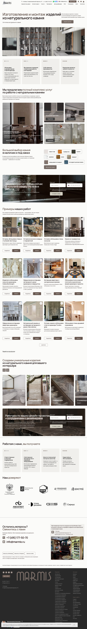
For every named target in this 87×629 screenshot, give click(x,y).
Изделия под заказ (25, 4)
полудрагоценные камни (76, 162)
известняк (52, 151)
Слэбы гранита (76, 591)
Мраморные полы (59, 619)
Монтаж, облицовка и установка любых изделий (54, 136)
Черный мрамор (76, 588)
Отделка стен (58, 588)
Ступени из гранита (59, 611)
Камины (56, 587)
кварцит (74, 157)
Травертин (75, 579)
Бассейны (57, 591)
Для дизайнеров (58, 4)
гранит (79, 151)
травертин (66, 151)
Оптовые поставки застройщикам (72, 114)
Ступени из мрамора (59, 612)
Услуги (42, 4)
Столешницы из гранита (60, 596)
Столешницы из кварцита (60, 599)
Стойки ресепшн (58, 583)
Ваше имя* (52, 182)
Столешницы (58, 577)
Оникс (74, 577)
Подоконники (58, 575)
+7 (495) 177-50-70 (17, 537)
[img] (59, 1)
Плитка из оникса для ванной (61, 620)
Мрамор (75, 574)
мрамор (51, 157)
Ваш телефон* (70, 182)
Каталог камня (35, 4)
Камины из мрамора (59, 604)
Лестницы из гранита (59, 607)
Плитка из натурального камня (61, 614)
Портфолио (49, 4)
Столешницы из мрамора (60, 595)
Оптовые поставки (77, 604)
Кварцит (74, 582)
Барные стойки (58, 585)
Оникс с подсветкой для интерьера (62, 615)
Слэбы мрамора (76, 590)
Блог (77, 4)
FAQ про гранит (76, 612)
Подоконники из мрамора (60, 601)
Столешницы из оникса (60, 598)
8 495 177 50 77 (6, 581)
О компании (70, 4)
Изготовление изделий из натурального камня (11, 132)
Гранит (74, 575)
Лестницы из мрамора (60, 606)
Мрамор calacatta (77, 593)
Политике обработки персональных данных (29, 625)
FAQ (65, 4)
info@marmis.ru (63, 1)
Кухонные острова (59, 590)
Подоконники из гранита (60, 603)
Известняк (75, 580)
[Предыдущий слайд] (4, 370)
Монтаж (74, 600)
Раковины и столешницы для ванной (62, 593)
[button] (72, 1)
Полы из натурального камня (61, 609)
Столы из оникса (58, 622)
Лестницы (57, 580)
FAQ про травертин (77, 615)
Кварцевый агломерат (78, 583)
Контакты (82, 4)
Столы (56, 582)
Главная (74, 599)
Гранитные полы (58, 617)
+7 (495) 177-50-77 (48, 1)
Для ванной (57, 574)
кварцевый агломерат (55, 162)
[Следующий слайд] (7, 370)
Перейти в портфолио (9, 351)
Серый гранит (76, 587)
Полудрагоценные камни (78, 585)
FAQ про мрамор (76, 610)
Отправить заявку (56, 193)
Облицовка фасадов (52, 115)
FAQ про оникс (76, 613)
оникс (62, 157)
